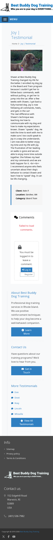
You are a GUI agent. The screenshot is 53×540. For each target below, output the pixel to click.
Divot (17, 397)
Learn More (28, 331)
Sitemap (10, 449)
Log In (28, 269)
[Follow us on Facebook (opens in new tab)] (8, 536)
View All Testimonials (27, 422)
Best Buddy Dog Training (29, 531)
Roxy (16, 403)
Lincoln (18, 408)
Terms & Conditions (16, 458)
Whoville (18, 414)
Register (29, 274)
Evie (16, 392)
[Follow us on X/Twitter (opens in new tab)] (3, 536)
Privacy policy (13, 453)
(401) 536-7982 (16, 516)
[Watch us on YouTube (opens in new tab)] (14, 536)
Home (14, 43)
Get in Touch (27, 370)
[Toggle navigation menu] (5, 19)
